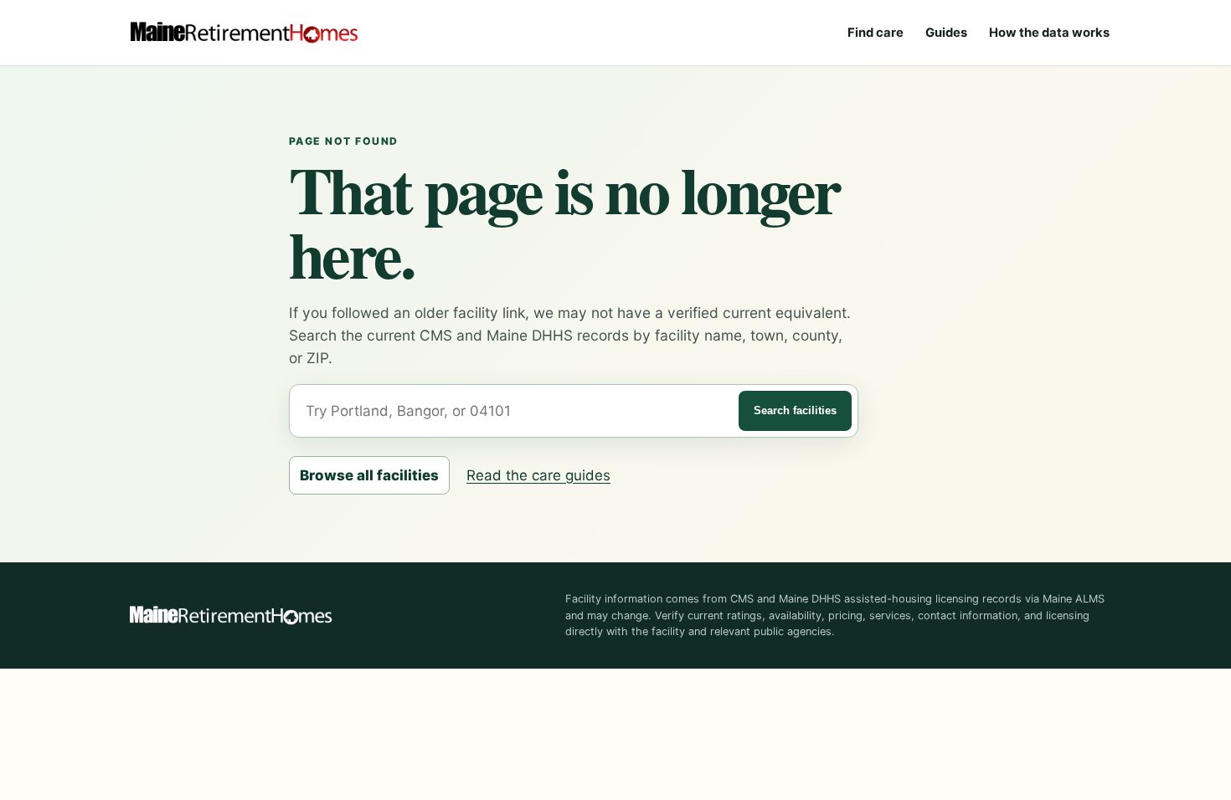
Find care (875, 32)
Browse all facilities (369, 475)
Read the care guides (538, 475)
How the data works (1049, 32)
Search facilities (795, 410)
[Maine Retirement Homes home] (243, 32)
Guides (946, 32)
